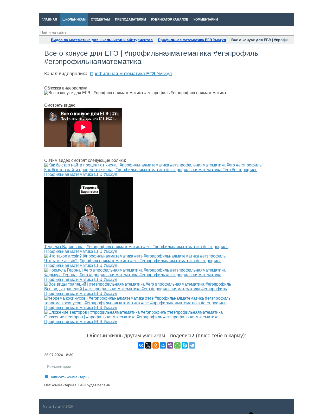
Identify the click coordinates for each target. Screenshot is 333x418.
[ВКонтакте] (141, 345)
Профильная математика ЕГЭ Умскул (131, 73)
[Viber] (170, 345)
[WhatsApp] (177, 345)
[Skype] (185, 345)
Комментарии (59, 366)
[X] (148, 345)
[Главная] (44, 40)
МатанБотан (52, 406)
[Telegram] (192, 345)
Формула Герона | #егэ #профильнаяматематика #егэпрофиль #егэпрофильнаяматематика (132, 275)
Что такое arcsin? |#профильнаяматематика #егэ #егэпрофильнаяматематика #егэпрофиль (132, 261)
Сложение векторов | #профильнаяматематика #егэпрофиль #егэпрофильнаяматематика (131, 317)
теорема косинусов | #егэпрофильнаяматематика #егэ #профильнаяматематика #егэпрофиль (135, 303)
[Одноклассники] (155, 345)
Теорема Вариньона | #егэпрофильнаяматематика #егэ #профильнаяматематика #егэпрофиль (136, 247)
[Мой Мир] (163, 345)
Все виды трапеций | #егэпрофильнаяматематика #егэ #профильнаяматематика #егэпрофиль (135, 289)
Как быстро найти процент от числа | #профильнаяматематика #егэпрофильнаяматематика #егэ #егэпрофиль (150, 170)
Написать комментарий (69, 377)
